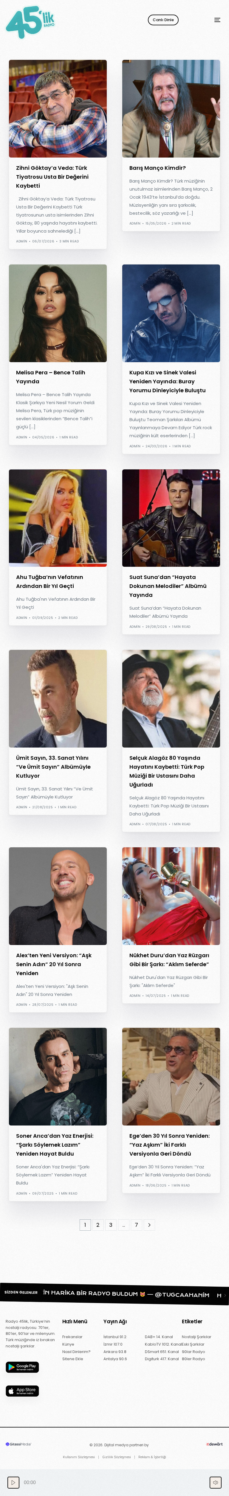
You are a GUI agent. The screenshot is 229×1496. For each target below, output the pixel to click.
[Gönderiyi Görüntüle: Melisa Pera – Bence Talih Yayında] (58, 313)
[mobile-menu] (208, 20)
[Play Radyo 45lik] (13, 1483)
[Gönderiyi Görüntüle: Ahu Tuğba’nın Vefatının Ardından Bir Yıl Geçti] (58, 518)
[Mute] (216, 1483)
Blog (22, 62)
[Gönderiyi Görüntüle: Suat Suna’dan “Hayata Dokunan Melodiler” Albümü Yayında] (171, 518)
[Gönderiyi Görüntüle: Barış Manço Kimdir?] (171, 109)
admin (21, 241)
